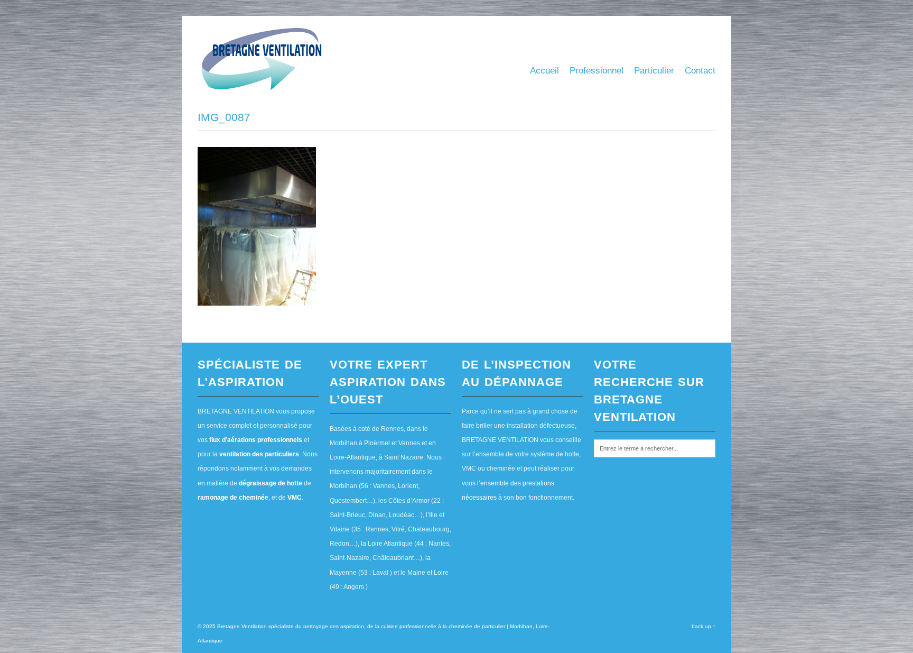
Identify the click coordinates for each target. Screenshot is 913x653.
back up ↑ (703, 626)
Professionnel (596, 71)
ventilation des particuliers (259, 454)
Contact (700, 71)
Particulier (654, 71)
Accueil (544, 71)
